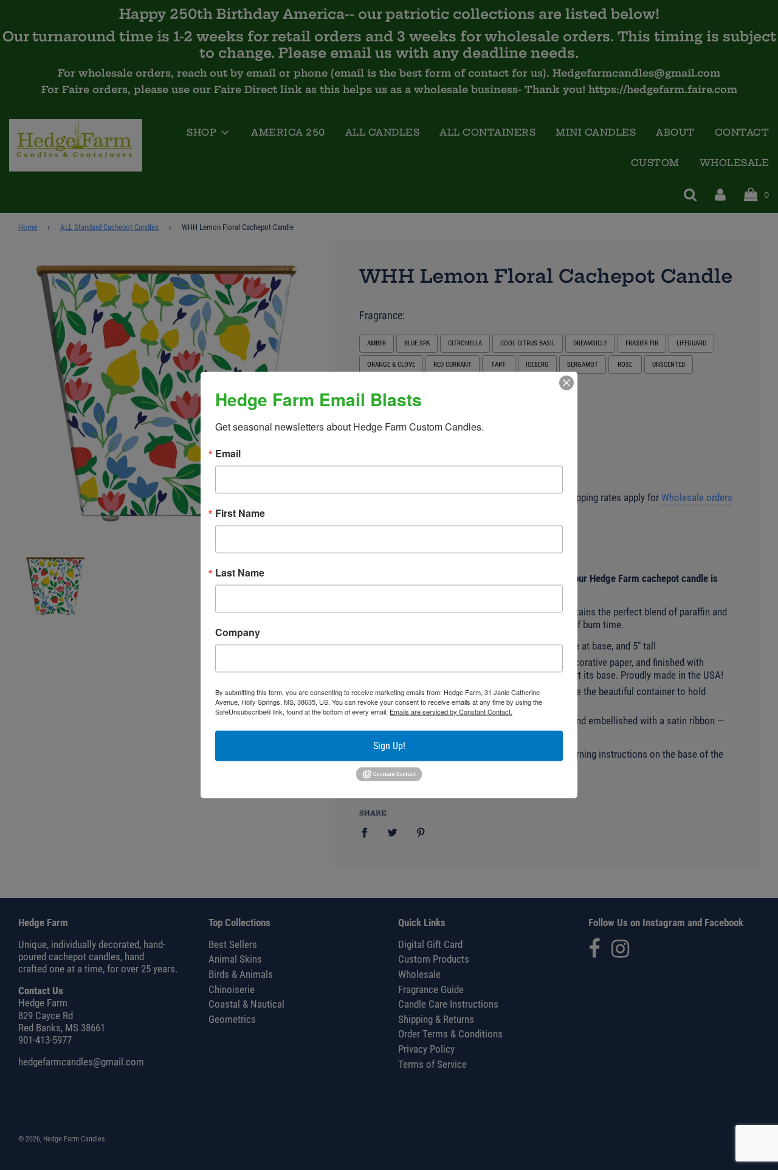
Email (228, 454)
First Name (240, 513)
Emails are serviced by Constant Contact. (451, 711)
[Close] (566, 383)
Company (237, 632)
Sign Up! (389, 746)
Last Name (239, 573)
